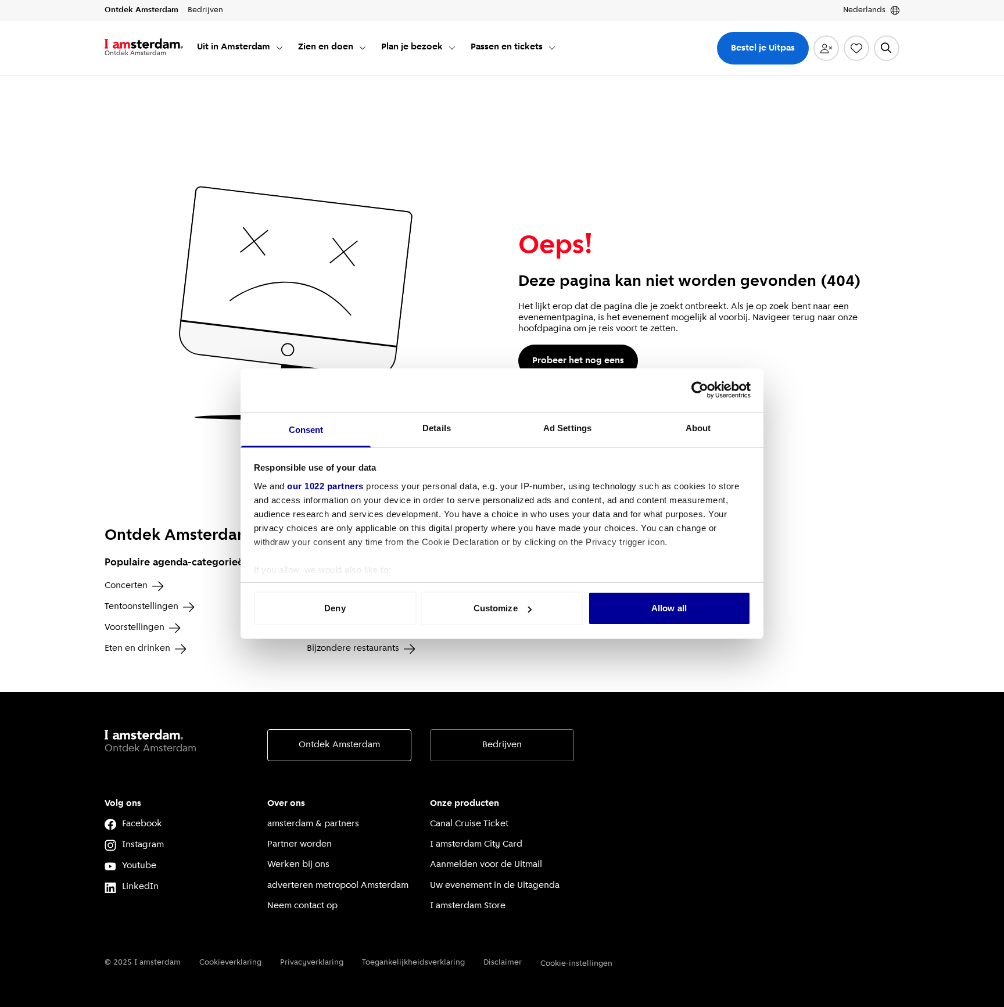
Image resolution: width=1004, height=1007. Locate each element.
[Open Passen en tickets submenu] (552, 47)
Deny (334, 608)
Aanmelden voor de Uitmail (486, 864)
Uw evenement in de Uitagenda (495, 885)
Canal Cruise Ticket (469, 824)
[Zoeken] (886, 48)
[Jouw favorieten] (856, 48)
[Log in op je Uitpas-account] (826, 48)
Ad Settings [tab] (567, 428)
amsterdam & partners (313, 824)
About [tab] (698, 428)
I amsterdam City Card (476, 844)
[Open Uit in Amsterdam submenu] (279, 47)
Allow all (669, 608)
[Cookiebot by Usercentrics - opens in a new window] (700, 390)
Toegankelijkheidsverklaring (413, 962)
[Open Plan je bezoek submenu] (452, 47)
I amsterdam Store (467, 906)
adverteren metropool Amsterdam (337, 885)
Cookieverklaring (230, 962)
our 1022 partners (325, 486)
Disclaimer (502, 962)
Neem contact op (302, 906)
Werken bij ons (298, 864)
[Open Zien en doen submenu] (362, 47)
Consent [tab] (306, 430)
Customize (496, 608)
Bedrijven (502, 745)
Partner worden (299, 844)
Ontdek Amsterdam (339, 745)
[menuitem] (240, 48)
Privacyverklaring (311, 962)
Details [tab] (436, 428)
